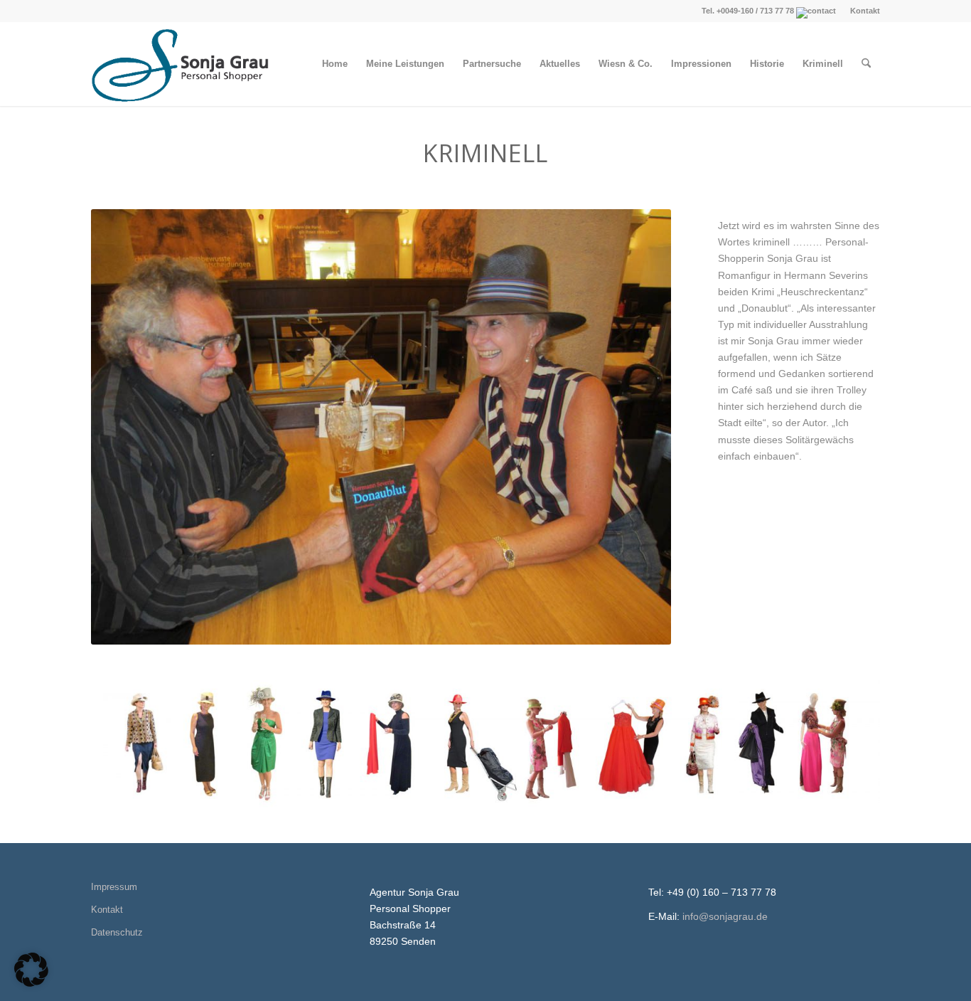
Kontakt (865, 10)
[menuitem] (861, 10)
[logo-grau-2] (182, 64)
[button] (31, 969)
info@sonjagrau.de (725, 916)
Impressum (114, 886)
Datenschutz (117, 932)
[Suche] (866, 64)
